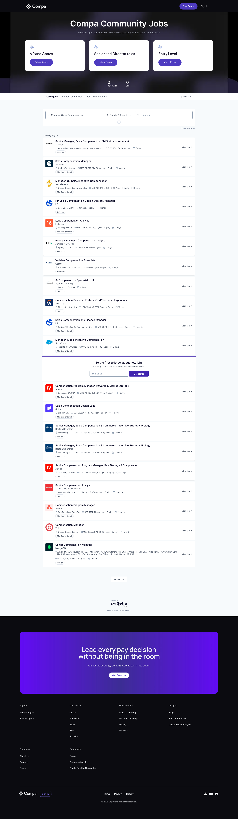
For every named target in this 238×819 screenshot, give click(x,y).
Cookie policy (125, 610)
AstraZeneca (61, 184)
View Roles (41, 62)
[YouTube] (205, 794)
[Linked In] (216, 794)
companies (72, 96)
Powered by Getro (188, 128)
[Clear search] (99, 115)
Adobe (58, 389)
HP (56, 204)
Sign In (204, 6)
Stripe (58, 409)
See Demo (188, 6)
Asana (58, 508)
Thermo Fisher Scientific (68, 488)
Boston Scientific (64, 429)
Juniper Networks (64, 243)
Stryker (59, 144)
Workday (60, 303)
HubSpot (60, 224)
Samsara (59, 164)
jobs (51, 96)
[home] (36, 6)
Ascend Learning (64, 283)
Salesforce (61, 343)
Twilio (58, 528)
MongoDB (60, 548)
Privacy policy (112, 610)
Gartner (59, 263)
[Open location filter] (189, 115)
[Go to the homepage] (27, 793)
